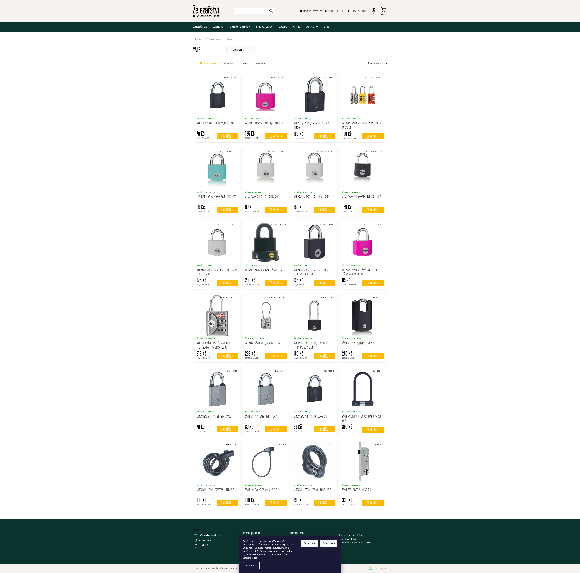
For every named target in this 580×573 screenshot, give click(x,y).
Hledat (272, 11)
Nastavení (251, 565)
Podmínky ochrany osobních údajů (354, 543)
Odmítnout (310, 543)
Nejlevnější (228, 63)
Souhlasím (329, 543)
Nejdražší (244, 63)
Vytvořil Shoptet (379, 568)
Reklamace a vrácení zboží (351, 535)
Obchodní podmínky (348, 539)
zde (255, 558)
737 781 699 (205, 540)
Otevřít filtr (239, 50)
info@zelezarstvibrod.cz (211, 535)
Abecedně (260, 63)
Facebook (203, 545)
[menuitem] (201, 27)
